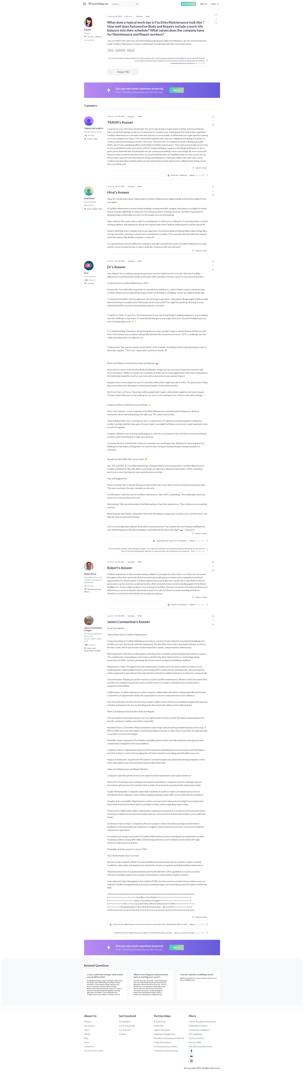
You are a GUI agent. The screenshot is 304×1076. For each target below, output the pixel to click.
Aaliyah (192, 175)
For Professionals (127, 1025)
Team (86, 1030)
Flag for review (200, 167)
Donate (122, 1034)
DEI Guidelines (196, 1034)
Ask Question (188, 4)
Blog (86, 1038)
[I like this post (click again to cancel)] (216, 14)
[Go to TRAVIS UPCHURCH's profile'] (89, 121)
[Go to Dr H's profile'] (89, 266)
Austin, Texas (91, 139)
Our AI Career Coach (93, 1050)
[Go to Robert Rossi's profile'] (89, 567)
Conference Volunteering (166, 1050)
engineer (131, 50)
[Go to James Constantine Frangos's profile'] (89, 621)
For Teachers (125, 1030)
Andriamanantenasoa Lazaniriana (183, 63)
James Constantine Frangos (184, 933)
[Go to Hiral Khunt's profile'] (89, 191)
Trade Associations (162, 1042)
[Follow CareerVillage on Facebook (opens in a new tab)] (191, 1051)
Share (148, 16)
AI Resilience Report (198, 1025)
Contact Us (89, 1046)
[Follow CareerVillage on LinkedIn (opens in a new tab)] (191, 1056)
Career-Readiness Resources (202, 1021)
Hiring (87, 1034)
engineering (120, 50)
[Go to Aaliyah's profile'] (89, 23)
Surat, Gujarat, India (94, 209)
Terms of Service (196, 1038)
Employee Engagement (164, 1034)
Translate (139, 16)
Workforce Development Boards (169, 1038)
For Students (125, 1021)
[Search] (137, 4)
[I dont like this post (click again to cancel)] (216, 23)
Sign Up (203, 3)
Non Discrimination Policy (201, 1046)
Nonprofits (159, 1025)
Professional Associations (166, 1046)
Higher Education (162, 1030)
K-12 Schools (160, 1021)
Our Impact (89, 1025)
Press (86, 1042)
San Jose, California (94, 37)
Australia (90, 283)
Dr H (193, 551)
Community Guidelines (199, 1030)
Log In (214, 3)
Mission (87, 1021)
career (110, 50)
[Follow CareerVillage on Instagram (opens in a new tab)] (191, 1061)
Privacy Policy (195, 1042)
